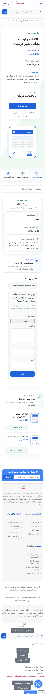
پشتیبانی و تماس (13, 676)
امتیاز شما (31, 316)
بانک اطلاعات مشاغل (34, 667)
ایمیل (32, 360)
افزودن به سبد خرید (16, 427)
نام (33, 348)
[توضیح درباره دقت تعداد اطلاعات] (29, 50)
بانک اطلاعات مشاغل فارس (29, 20)
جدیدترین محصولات (36, 676)
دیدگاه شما (30, 326)
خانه (39, 20)
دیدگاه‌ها (38, 189)
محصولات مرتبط (27, 189)
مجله (24, 676)
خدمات (40, 673)
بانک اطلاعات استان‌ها (34, 670)
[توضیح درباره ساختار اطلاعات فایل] (29, 72)
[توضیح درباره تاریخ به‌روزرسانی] (26, 61)
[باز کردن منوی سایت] (41, 4)
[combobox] (23, 11)
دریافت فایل (23, 106)
